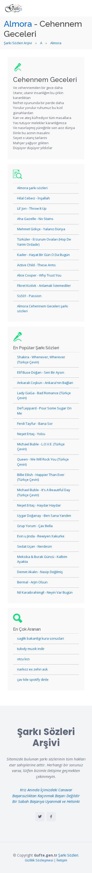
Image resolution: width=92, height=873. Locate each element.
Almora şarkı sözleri (32, 188)
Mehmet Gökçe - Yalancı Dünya (41, 229)
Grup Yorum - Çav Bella (35, 525)
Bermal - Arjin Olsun (32, 582)
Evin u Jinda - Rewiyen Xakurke (40, 536)
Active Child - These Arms (36, 265)
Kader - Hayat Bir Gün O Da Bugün (43, 254)
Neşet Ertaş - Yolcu (31, 433)
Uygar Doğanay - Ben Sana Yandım (44, 515)
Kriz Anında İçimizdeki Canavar (46, 789)
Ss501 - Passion (29, 295)
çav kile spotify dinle (33, 679)
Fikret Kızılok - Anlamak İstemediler (44, 285)
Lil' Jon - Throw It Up (32, 208)
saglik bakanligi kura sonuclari (40, 638)
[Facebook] (51, 816)
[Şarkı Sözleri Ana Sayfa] (14, 8)
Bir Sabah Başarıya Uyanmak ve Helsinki (46, 801)
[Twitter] (39, 816)
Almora (18, 24)
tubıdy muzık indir (30, 648)
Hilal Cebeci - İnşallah (33, 198)
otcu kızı (23, 659)
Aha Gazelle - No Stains (35, 218)
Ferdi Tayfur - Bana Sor (35, 423)
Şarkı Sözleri (68, 855)
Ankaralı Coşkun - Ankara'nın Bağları (45, 382)
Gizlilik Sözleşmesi (39, 860)
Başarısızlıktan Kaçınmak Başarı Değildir (46, 795)
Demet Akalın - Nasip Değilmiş (40, 571)
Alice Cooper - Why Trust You (39, 275)
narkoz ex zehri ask (32, 669)
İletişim (61, 860)
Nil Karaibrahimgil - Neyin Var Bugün (45, 592)
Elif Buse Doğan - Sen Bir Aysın (40, 372)
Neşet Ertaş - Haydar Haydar (39, 505)
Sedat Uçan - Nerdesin (34, 546)
